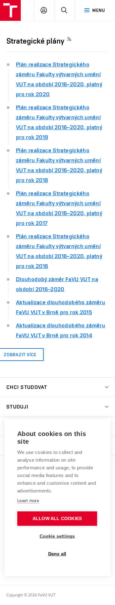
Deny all (57, 553)
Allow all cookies (57, 518)
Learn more (28, 500)
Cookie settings (57, 536)
